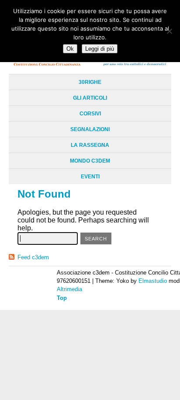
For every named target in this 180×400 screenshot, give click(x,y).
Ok (70, 48)
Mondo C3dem (90, 160)
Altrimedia (69, 289)
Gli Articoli (90, 98)
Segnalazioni (90, 129)
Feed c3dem (33, 257)
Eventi (90, 176)
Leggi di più (99, 48)
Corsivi (90, 113)
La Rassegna (90, 145)
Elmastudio (152, 281)
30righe (90, 82)
